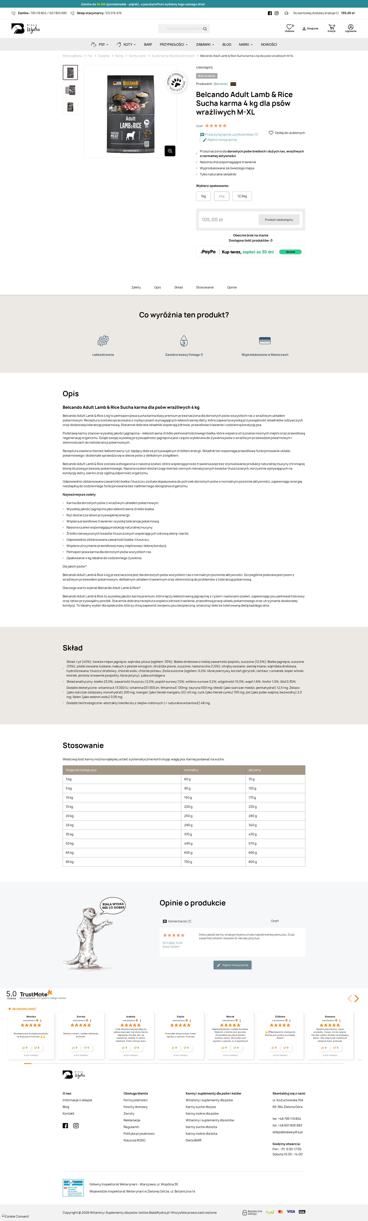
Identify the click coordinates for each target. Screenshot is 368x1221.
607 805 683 (58, 13)
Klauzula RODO (134, 1140)
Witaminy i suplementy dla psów (209, 1100)
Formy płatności (136, 1100)
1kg (203, 196)
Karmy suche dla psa (201, 1107)
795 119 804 (38, 13)
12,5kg (242, 196)
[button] (356, 998)
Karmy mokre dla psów (202, 1113)
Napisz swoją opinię (222, 140)
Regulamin (131, 1127)
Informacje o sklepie (77, 1100)
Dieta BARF (194, 1140)
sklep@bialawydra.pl (288, 1132)
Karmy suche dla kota (201, 1127)
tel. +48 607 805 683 (287, 1125)
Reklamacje (132, 1120)
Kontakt (68, 1113)
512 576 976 (113, 13)
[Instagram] (276, 13)
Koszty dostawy (136, 1107)
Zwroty (129, 1113)
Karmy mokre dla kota (201, 1133)
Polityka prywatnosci (139, 1133)
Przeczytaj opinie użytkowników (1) (231, 134)
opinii (51, 998)
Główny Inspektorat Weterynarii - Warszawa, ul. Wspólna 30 (134, 1184)
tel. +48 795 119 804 (287, 1119)
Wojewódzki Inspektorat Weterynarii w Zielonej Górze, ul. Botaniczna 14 (142, 1191)
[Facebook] (270, 13)
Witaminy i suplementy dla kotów (210, 1120)
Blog (66, 1107)
